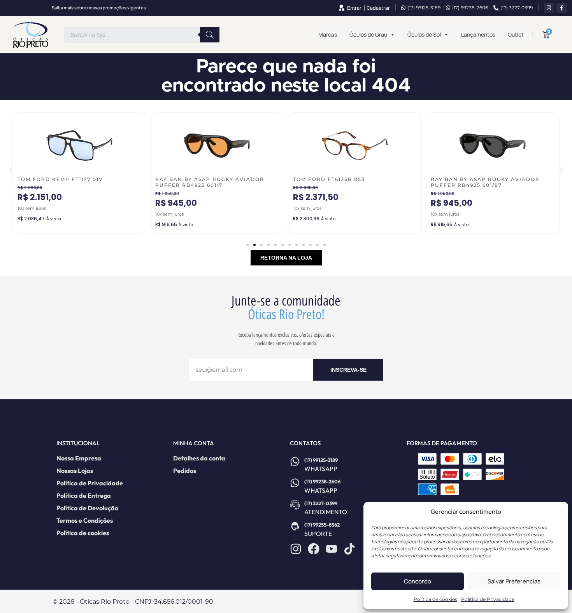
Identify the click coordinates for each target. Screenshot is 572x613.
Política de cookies (435, 599)
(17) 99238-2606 (470, 8)
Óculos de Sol (424, 34)
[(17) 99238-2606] (295, 483)
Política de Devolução (87, 508)
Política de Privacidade (487, 599)
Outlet (516, 34)
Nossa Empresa (78, 458)
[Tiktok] (349, 549)
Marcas (327, 34)
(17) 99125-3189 (423, 8)
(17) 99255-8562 (322, 525)
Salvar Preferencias (514, 581)
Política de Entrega (83, 495)
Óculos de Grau (368, 34)
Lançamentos (478, 34)
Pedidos (184, 470)
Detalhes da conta (199, 458)
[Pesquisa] (209, 34)
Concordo (417, 581)
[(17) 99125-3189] (295, 462)
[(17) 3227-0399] (295, 505)
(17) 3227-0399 (516, 8)
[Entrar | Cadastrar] (341, 7)
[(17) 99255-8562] (295, 526)
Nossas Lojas (74, 470)
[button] (11, 170)
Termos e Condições (84, 520)
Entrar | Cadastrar (368, 8)
